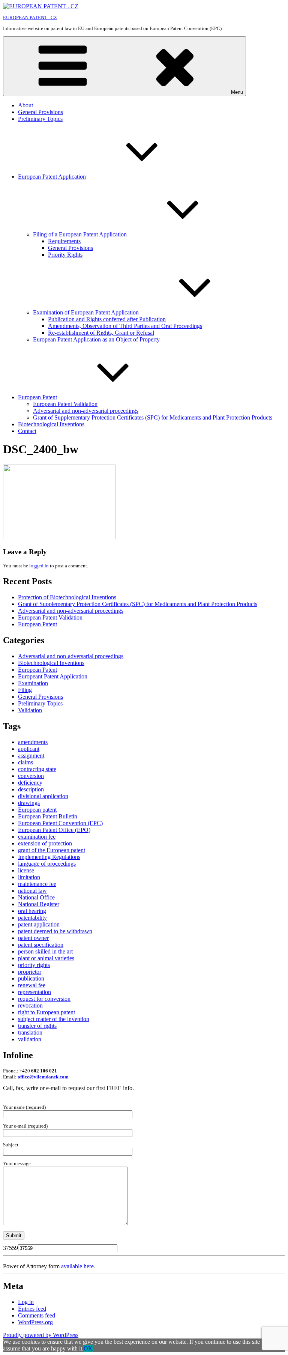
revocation (30, 1005)
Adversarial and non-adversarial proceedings (85, 411)
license (26, 870)
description (31, 789)
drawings (29, 803)
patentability (32, 917)
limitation (29, 877)
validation (29, 1039)
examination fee (37, 836)
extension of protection (45, 843)
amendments (33, 742)
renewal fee (31, 985)
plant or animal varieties (46, 958)
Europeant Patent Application (52, 676)
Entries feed (32, 1308)
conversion (31, 776)
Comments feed (36, 1315)
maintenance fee (37, 884)
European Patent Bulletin (47, 816)
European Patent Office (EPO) (54, 830)
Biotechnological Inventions (51, 424)
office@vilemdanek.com (43, 1077)
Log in (26, 1302)
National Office (36, 897)
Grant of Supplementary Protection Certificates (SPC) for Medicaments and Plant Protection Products (152, 417)
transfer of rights (37, 1026)
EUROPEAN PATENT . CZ (30, 17)
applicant (28, 749)
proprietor (29, 972)
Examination (33, 683)
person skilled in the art (45, 951)
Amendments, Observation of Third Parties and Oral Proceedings (125, 326)
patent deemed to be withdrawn (55, 931)
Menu (237, 92)
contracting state (37, 769)
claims (25, 762)
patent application (39, 924)
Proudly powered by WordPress (40, 1335)
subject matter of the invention (53, 1019)
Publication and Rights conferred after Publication (107, 319)
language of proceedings (47, 863)
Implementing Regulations (49, 857)
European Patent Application (52, 176)
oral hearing (32, 911)
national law (32, 890)
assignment (31, 755)
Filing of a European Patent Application (80, 234)
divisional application (43, 796)
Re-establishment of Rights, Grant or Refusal (101, 332)
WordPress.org (35, 1322)
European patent (37, 809)
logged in (39, 565)
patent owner (33, 938)
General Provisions (40, 112)
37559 (10, 1248)
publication (31, 978)
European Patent (37, 397)
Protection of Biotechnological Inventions (67, 597)
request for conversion (44, 999)
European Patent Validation (65, 404)
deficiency (30, 782)
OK (88, 1348)
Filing (25, 690)
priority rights (34, 965)
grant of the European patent (51, 850)
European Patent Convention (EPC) (60, 823)
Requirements (64, 241)
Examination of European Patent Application (86, 312)
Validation (30, 710)
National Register (38, 904)
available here (77, 1266)
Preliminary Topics (40, 119)
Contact (27, 431)
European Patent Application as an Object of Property (96, 339)
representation (34, 992)
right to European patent (46, 1012)
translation (30, 1032)
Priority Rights (65, 254)
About (25, 105)
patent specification (40, 944)
